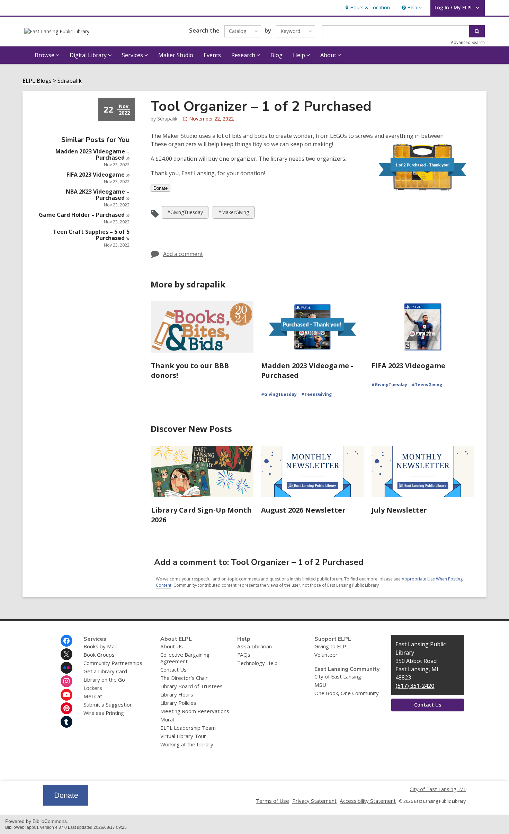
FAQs (243, 654)
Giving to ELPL (331, 646)
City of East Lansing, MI (438, 789)
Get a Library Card (105, 671)
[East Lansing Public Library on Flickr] (66, 668)
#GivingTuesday (185, 213)
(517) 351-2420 (414, 686)
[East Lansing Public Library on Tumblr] (66, 722)
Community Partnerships (112, 662)
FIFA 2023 (95, 174)
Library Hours (176, 694)
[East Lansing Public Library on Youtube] (66, 695)
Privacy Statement (314, 800)
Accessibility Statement (368, 800)
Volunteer (326, 654)
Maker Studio (175, 55)
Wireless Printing (103, 712)
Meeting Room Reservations (194, 711)
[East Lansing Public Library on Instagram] (66, 681)
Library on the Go (104, 679)
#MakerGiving (233, 213)
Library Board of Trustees (191, 686)
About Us (171, 646)
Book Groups (99, 654)
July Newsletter (399, 510)
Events (212, 55)
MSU (320, 684)
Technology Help (257, 662)
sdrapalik (167, 118)
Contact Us (173, 669)
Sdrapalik (69, 81)
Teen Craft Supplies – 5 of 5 (91, 235)
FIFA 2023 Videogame (408, 365)
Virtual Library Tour (183, 736)
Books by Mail (100, 646)
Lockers (92, 687)
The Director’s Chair (184, 677)
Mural (167, 719)
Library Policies (178, 702)
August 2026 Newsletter (303, 510)
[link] (367, 8)
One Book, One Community (346, 693)
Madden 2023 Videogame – (92, 154)
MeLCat (92, 696)
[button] (411, 8)
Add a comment (183, 254)
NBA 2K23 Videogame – (98, 195)
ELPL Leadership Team (188, 727)
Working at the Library (186, 744)
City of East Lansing (337, 676)
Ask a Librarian (254, 646)
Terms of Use (272, 800)
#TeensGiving (316, 394)
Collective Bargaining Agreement (184, 658)
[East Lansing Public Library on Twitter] (66, 654)
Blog (276, 55)
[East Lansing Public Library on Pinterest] (66, 708)
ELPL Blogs (37, 81)
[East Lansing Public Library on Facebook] (66, 641)
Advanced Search (468, 42)
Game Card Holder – (82, 215)
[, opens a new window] (65, 803)
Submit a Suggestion (108, 704)
